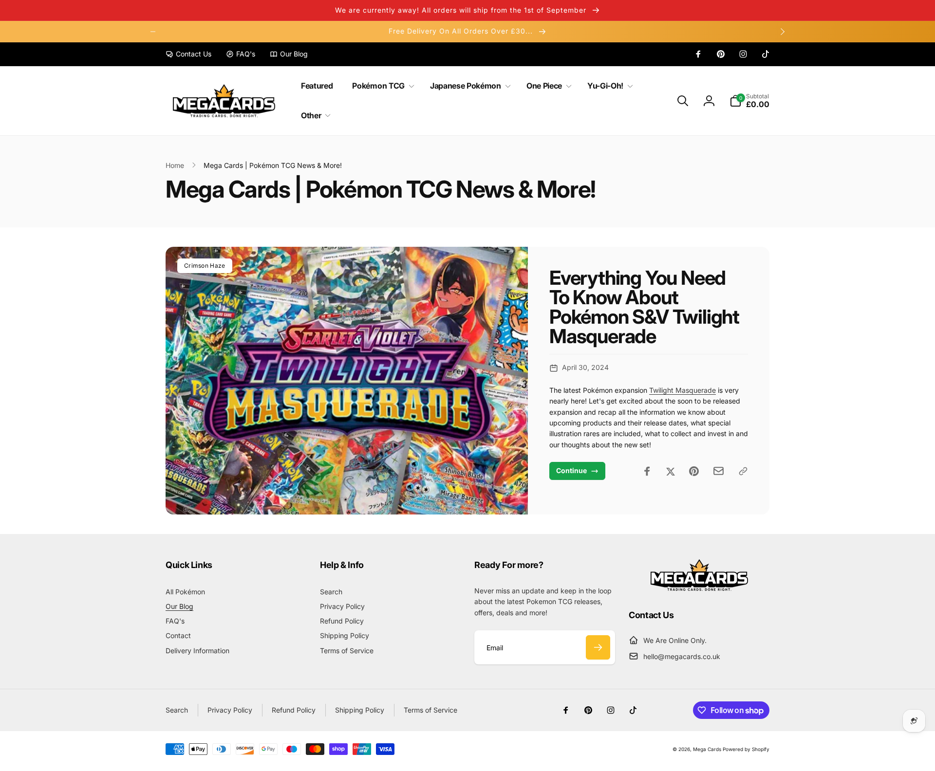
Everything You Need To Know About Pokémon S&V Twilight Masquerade (644, 307)
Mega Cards (707, 749)
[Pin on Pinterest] (694, 471)
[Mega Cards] (699, 588)
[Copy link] (743, 471)
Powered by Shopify (746, 749)
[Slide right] (782, 31)
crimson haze (204, 265)
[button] (381, 86)
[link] (188, 54)
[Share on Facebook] (647, 471)
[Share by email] (718, 471)
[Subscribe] (598, 647)
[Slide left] (153, 31)
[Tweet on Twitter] (670, 471)
